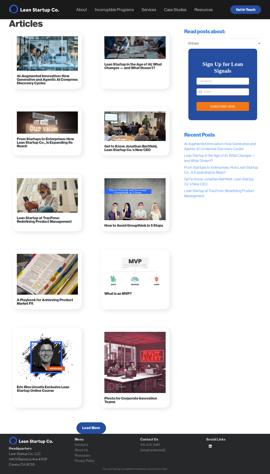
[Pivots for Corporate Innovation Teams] (134, 362)
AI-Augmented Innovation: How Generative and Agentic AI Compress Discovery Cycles (47, 79)
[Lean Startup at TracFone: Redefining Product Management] (47, 195)
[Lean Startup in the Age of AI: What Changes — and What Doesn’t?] (134, 47)
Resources (83, 455)
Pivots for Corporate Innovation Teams (130, 400)
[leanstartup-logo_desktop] (34, 9)
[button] (90, 9)
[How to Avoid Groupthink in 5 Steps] (134, 199)
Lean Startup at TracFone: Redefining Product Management (44, 220)
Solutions (81, 445)
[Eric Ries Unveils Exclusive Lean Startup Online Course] (47, 357)
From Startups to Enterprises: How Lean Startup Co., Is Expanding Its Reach (45, 142)
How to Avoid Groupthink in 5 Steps (133, 225)
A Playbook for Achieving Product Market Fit (45, 302)
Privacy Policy (85, 461)
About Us (81, 450)
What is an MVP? (118, 293)
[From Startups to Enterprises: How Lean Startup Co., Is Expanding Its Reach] (47, 122)
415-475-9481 (150, 445)
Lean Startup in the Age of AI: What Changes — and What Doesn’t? (133, 66)
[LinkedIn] (210, 446)
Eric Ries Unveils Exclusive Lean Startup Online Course (43, 389)
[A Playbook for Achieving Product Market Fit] (47, 274)
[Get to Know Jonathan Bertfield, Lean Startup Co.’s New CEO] (134, 126)
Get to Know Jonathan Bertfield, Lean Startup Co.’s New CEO (131, 148)
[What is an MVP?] (134, 271)
